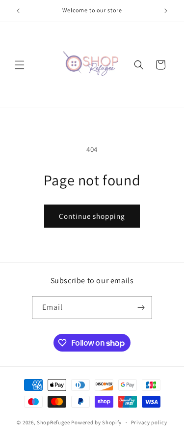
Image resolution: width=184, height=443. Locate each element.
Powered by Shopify (96, 422)
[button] (19, 65)
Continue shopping (92, 216)
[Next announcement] (166, 11)
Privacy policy (149, 422)
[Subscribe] (141, 307)
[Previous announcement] (18, 11)
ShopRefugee (53, 422)
